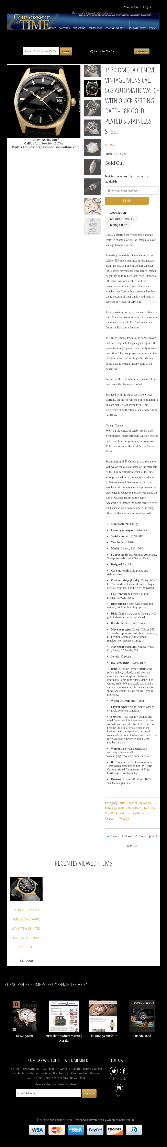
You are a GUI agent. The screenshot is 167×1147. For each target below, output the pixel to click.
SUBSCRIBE (79, 28)
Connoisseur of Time (59, 1119)
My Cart (111, 51)
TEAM (152, 28)
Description (118, 212)
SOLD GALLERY (137, 28)
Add (154, 836)
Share (128, 836)
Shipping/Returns (122, 219)
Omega (110, 145)
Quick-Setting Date (128, 808)
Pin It (141, 836)
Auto (122, 803)
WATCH (124, 818)
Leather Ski (134, 803)
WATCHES (64, 28)
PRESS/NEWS (96, 28)
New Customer (132, 7)
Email (133, 846)
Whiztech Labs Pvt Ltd (121, 1119)
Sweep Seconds (138, 813)
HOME (52, 28)
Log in (147, 7)
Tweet (114, 836)
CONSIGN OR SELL (115, 28)
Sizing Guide (118, 225)
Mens (147, 803)
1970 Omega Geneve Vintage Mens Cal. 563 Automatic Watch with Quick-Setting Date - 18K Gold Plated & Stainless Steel (26, 928)
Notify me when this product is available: (126, 179)
